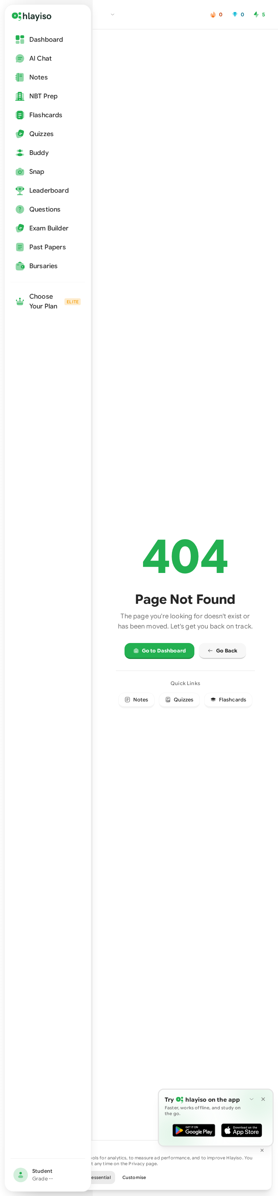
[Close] (262, 1150)
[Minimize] (252, 1099)
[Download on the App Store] (241, 1130)
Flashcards (233, 699)
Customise (134, 1177)
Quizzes (184, 699)
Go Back (226, 650)
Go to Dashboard (164, 650)
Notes (140, 699)
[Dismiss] (263, 1099)
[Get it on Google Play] (193, 1130)
